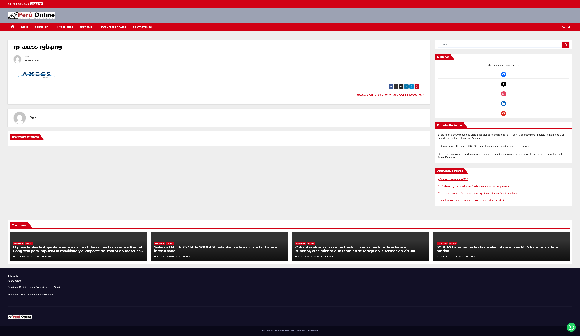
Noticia (29, 243)
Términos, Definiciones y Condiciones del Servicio (35, 287)
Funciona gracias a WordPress (276, 331)
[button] (563, 27)
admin (48, 256)
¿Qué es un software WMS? (453, 179)
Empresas (86, 27)
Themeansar (312, 331)
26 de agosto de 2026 (28, 256)
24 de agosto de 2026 (169, 256)
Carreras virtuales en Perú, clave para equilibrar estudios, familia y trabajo (477, 193)
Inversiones (65, 27)
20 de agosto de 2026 (451, 256)
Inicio (24, 27)
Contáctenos (142, 27)
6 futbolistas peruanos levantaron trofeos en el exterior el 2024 (471, 200)
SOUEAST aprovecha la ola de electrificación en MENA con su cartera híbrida (497, 249)
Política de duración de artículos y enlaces (31, 294)
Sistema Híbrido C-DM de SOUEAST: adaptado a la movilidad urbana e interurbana (484, 146)
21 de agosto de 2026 (310, 256)
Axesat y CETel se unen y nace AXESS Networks (389, 94)
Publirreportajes (113, 27)
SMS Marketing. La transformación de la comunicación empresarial (473, 186)
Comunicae (18, 243)
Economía (42, 27)
